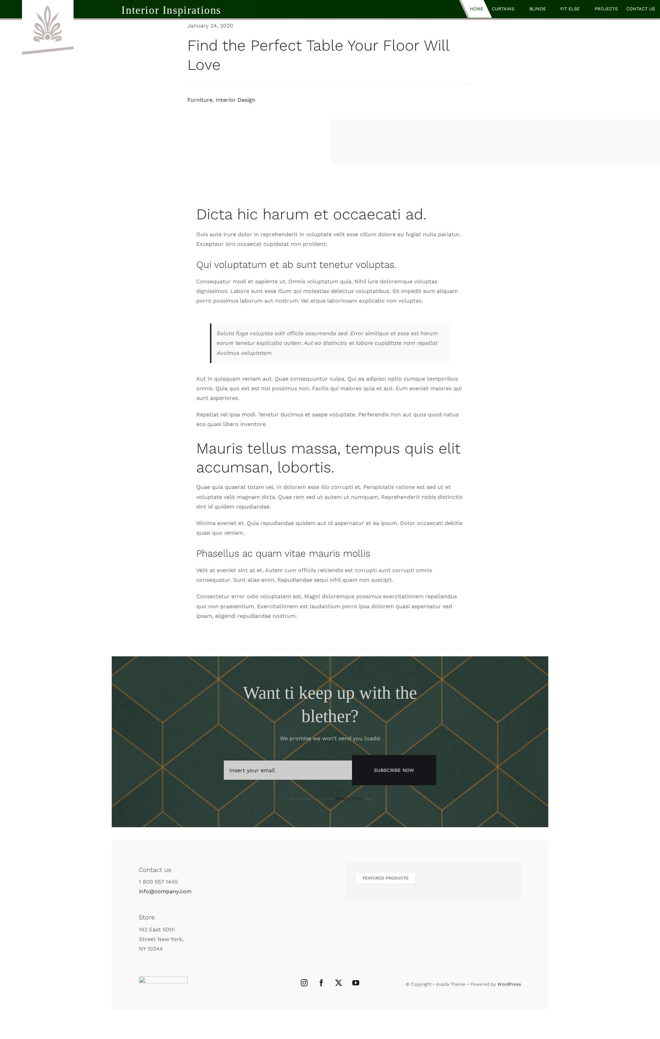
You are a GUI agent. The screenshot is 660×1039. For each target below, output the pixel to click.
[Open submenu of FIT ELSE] (587, 9)
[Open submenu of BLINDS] (553, 9)
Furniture (199, 100)
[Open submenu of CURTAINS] (522, 9)
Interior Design (235, 100)
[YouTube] (355, 982)
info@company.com (165, 891)
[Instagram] (304, 982)
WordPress (509, 984)
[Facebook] (321, 982)
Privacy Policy (349, 798)
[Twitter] (338, 982)
